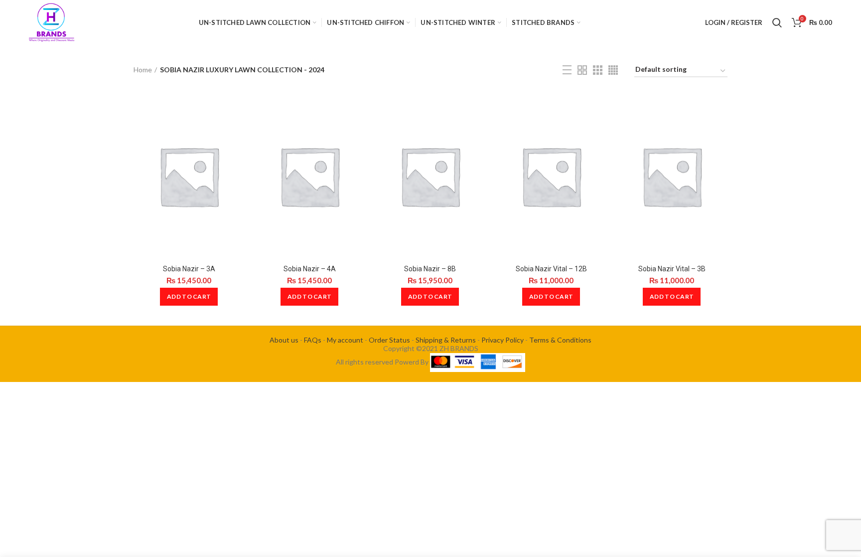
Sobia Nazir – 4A (310, 269)
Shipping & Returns (446, 340)
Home (143, 69)
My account (345, 340)
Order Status (389, 340)
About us (284, 340)
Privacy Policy (502, 340)
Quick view (236, 109)
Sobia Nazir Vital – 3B (672, 269)
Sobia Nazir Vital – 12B (551, 269)
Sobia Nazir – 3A (189, 269)
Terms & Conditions (560, 340)
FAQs (312, 340)
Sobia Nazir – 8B (430, 269)
